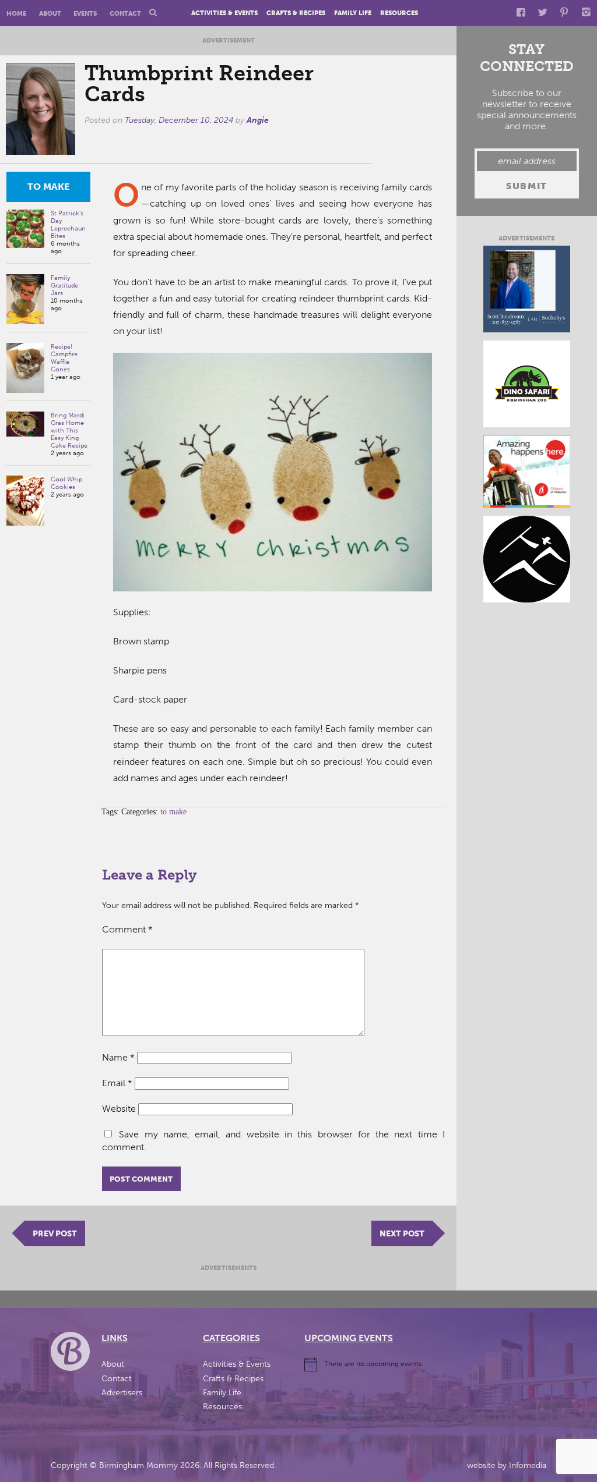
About (50, 13)
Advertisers (121, 1393)
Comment (127, 929)
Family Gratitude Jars (64, 285)
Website (119, 1108)
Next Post (402, 1233)
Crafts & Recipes (295, 13)
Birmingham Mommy (138, 1465)
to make (48, 186)
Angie (258, 120)
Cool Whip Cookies (66, 483)
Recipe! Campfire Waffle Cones (64, 358)
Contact (125, 13)
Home (16, 13)
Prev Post (55, 1233)
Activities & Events (224, 13)
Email (117, 1083)
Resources (399, 13)
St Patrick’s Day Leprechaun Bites (68, 225)
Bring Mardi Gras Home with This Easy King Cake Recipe (69, 430)
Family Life (352, 13)
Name (118, 1057)
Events (85, 13)
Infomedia (527, 1465)
